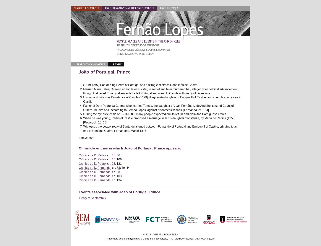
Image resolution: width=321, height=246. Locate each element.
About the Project (170, 8)
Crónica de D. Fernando (95, 167)
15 (113, 155)
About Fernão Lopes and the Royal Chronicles (129, 8)
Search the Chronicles (91, 64)
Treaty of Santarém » (92, 198)
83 (118, 167)
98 (118, 172)
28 (113, 163)
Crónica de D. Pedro (92, 155)
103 (119, 176)
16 (113, 159)
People (117, 64)
